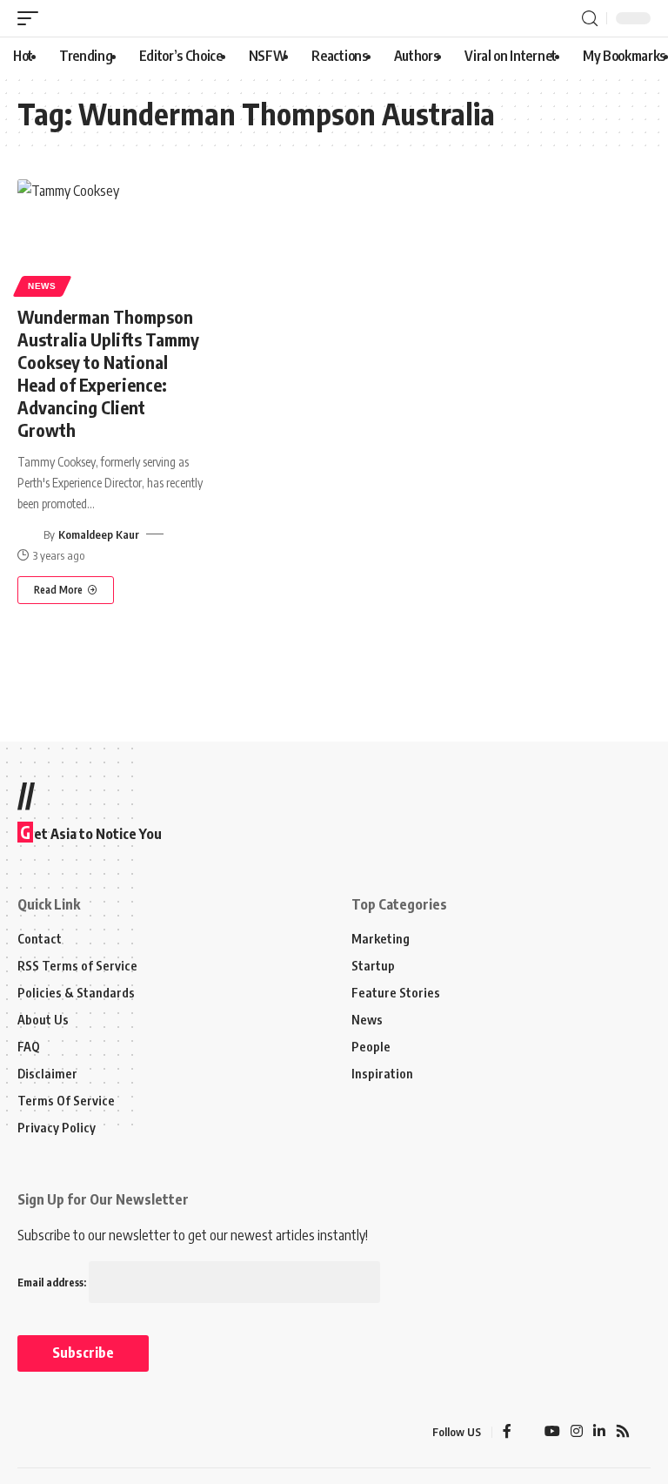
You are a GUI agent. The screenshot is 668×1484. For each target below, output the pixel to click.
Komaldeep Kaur (98, 534)
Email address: (53, 1282)
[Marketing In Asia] (55, 1432)
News (42, 286)
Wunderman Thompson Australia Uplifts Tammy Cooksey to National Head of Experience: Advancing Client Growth (108, 373)
